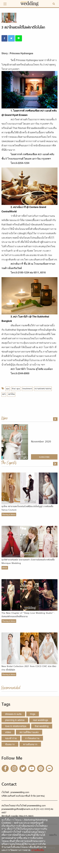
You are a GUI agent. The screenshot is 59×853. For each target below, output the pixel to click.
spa (7, 388)
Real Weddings (40, 720)
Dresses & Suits (13, 714)
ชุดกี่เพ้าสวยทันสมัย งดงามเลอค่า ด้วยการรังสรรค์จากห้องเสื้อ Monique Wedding (28, 561)
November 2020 (41, 442)
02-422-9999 (43, 808)
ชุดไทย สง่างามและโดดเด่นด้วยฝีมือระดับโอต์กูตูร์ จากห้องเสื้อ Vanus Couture (27, 508)
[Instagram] (14, 768)
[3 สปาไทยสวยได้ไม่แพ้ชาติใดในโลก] (55, 464)
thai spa (16, 388)
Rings (32, 714)
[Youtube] (32, 768)
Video (8, 732)
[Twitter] (23, 768)
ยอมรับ (53, 834)
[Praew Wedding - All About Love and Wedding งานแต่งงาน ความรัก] (29, 3)
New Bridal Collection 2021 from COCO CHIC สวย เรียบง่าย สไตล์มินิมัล (29, 668)
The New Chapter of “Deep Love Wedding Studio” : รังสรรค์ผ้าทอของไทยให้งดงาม (28, 614)
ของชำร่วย (11, 738)
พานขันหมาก (30, 744)
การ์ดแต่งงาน (32, 738)
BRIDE (4, 567)
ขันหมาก (10, 744)
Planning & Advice (8, 514)
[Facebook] (6, 768)
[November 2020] (55, 419)
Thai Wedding (42, 726)
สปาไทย (11, 394)
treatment (27, 388)
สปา (4, 394)
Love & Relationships (15, 726)
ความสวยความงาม (43, 388)
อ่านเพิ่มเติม (37, 850)
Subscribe (44, 457)
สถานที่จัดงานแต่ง (29, 732)
